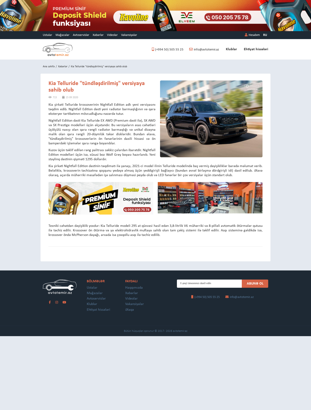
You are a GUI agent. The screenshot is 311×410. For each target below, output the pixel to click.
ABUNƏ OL (255, 283)
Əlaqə (129, 310)
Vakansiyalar (129, 35)
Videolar (112, 35)
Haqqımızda (134, 288)
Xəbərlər (98, 35)
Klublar (231, 49)
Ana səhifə (49, 66)
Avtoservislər (81, 35)
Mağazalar (62, 35)
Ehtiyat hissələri (256, 49)
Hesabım (254, 35)
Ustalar (47, 35)
